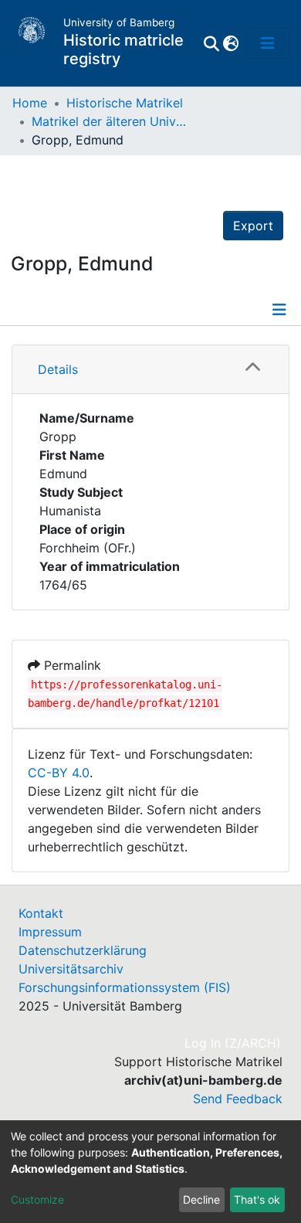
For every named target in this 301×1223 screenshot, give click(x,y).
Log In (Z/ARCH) (233, 1043)
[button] (230, 43)
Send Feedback (237, 1098)
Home (29, 102)
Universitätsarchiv (71, 969)
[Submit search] (211, 43)
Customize (37, 1199)
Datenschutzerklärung (83, 950)
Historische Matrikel (124, 102)
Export (253, 225)
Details (58, 369)
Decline (201, 1199)
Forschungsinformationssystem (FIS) (125, 987)
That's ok (257, 1199)
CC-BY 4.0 (59, 772)
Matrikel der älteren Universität (109, 121)
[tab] (150, 369)
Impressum (50, 931)
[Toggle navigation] (267, 43)
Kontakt (41, 913)
